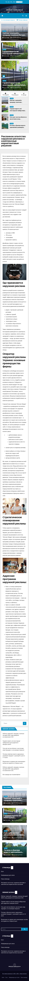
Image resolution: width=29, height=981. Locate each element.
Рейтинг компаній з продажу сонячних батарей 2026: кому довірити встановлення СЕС (14, 36)
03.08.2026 (7, 37)
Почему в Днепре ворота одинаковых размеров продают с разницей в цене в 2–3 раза (14, 755)
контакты (25, 973)
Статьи (4, 31)
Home (3, 977)
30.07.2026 (7, 55)
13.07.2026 (8, 837)
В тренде (23, 95)
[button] (22, 15)
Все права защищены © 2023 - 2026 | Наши (12, 973)
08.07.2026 (8, 854)
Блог (2, 871)
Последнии (6, 94)
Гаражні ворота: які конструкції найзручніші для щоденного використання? (11, 742)
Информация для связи (7, 875)
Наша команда (5, 879)
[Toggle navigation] (26, 15)
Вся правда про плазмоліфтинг (11, 774)
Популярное (15, 95)
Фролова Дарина (16, 37)
